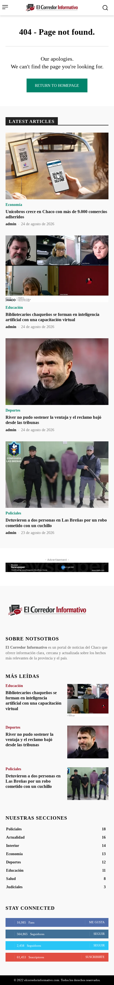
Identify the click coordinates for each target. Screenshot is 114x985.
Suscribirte (95, 957)
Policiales (13, 513)
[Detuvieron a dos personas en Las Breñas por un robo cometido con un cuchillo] (57, 474)
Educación (14, 308)
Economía (14, 205)
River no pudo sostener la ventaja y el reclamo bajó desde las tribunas (29, 739)
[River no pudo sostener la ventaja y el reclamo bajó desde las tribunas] (57, 371)
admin (11, 224)
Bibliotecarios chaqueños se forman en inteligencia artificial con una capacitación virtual (52, 317)
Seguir (99, 933)
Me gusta (97, 922)
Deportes (13, 410)
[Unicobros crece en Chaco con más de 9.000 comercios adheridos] (57, 166)
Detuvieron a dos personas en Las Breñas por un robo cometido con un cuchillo (33, 781)
